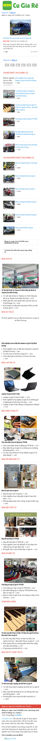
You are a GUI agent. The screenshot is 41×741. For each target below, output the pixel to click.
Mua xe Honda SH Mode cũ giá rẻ (26, 215)
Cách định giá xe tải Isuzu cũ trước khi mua (19, 356)
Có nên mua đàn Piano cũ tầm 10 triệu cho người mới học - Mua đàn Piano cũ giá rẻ (26, 107)
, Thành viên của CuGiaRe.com (15, 41)
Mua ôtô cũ (7, 258)
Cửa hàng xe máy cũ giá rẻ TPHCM (26, 119)
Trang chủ (5, 12)
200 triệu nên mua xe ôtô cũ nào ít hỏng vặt (17, 38)
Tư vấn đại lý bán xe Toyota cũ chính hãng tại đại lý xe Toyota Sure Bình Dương (25, 93)
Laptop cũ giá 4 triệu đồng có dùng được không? (21, 404)
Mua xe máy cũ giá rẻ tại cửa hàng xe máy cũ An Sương (26, 146)
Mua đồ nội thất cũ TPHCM (10, 539)
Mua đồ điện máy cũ (11, 459)
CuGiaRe (18, 715)
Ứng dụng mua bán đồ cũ (13, 648)
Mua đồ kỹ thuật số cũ (12, 652)
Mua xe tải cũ (8, 311)
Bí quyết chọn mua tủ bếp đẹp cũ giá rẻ (18, 549)
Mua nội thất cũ (9, 507)
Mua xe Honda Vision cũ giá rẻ (25, 189)
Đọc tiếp (34, 51)
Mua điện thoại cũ (10, 410)
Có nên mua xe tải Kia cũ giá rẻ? (15, 354)
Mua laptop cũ (8, 362)
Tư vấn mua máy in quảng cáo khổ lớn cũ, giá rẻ (17, 683)
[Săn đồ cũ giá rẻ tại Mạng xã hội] (10, 739)
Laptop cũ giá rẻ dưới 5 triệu (11, 394)
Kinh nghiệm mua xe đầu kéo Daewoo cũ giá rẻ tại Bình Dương (25, 79)
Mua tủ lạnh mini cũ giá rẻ (10, 490)
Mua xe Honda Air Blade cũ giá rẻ (25, 202)
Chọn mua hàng (9, 601)
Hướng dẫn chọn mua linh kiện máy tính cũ (19, 696)
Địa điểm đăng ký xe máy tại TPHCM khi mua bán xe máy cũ (25, 133)
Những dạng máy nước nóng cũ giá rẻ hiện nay (21, 501)
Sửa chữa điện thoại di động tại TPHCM (14, 442)
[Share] (7, 65)
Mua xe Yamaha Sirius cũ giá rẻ (25, 176)
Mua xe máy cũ (8, 553)
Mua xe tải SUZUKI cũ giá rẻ (24, 228)
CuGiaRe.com (7, 719)
